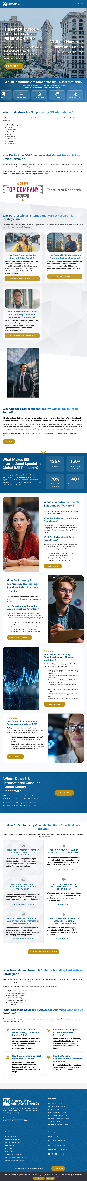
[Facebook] (52, 1154)
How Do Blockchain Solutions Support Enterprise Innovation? (67, 1059)
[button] (78, 4)
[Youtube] (56, 1154)
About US (9, 441)
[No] (85, 1176)
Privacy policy (50, 1178)
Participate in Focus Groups (57, 1150)
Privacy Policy (53, 1136)
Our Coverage (64, 793)
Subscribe (58, 1168)
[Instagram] (63, 1154)
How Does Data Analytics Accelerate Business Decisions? (65, 1032)
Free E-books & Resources (57, 1141)
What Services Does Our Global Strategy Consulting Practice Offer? (25, 1032)
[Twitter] (59, 1154)
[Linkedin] (49, 1154)
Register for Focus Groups (57, 1145)
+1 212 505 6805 (10, 1117)
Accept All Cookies (39, 1178)
